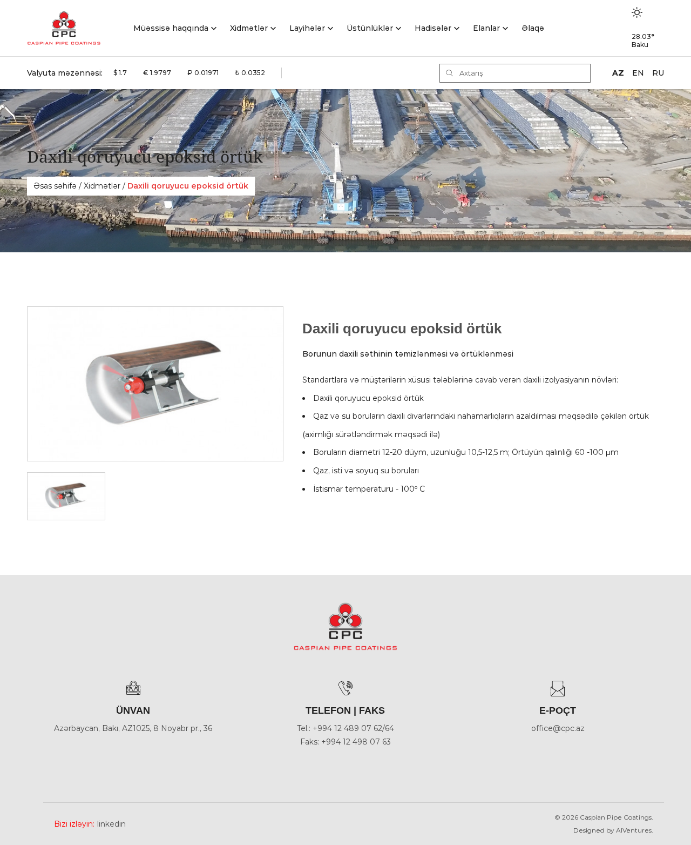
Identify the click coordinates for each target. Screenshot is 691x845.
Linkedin (111, 824)
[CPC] (64, 28)
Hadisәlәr (433, 28)
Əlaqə (532, 28)
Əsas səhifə (55, 186)
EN (638, 73)
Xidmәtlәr (102, 186)
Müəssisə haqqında (170, 28)
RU (658, 73)
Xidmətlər (249, 28)
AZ (618, 73)
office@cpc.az (558, 728)
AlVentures (634, 830)
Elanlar (486, 28)
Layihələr (307, 28)
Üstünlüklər (370, 28)
